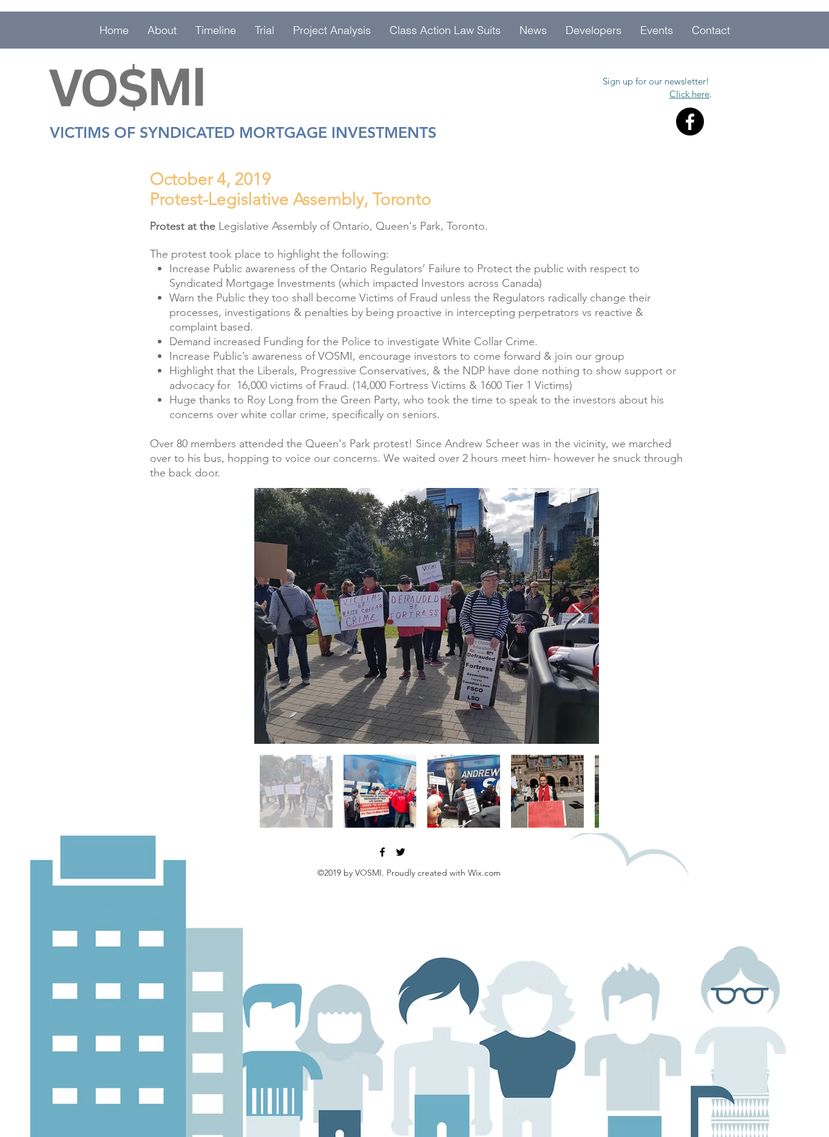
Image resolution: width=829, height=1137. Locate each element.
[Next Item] (578, 616)
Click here (689, 94)
